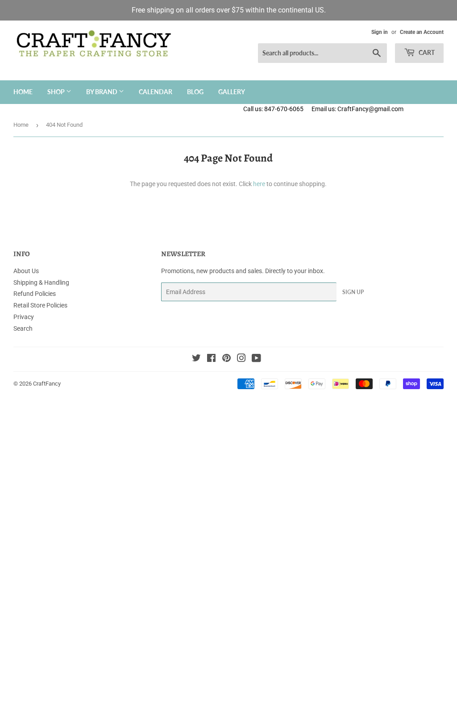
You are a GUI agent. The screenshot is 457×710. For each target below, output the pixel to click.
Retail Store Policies (40, 305)
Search (23, 328)
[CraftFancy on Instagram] (241, 359)
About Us (26, 270)
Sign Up (353, 292)
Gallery (231, 91)
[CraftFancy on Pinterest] (226, 359)
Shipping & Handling (41, 282)
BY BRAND (102, 91)
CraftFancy (47, 383)
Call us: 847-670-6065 (273, 108)
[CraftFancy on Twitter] (196, 359)
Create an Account (422, 32)
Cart (426, 52)
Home (23, 91)
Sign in (379, 32)
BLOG (195, 91)
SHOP (56, 91)
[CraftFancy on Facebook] (211, 359)
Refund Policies (34, 293)
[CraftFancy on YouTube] (256, 359)
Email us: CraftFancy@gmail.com (384, 108)
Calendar (155, 91)
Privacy (23, 316)
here (259, 183)
